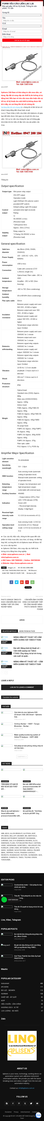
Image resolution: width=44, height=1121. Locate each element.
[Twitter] (31, 1103)
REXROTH (5, 855)
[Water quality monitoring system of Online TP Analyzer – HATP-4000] (6, 738)
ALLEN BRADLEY (16, 833)
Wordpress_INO (31, 573)
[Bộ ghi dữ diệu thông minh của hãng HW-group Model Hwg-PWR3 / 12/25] (6, 948)
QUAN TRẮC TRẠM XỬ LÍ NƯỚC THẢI (13, 573)
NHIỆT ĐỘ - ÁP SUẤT (9, 997)
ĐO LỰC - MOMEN (8, 990)
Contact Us (35, 1112)
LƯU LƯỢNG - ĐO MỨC (10, 1011)
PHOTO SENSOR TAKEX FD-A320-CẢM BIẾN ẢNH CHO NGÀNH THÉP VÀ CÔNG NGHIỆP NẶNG (11, 603)
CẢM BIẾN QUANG (4, 642)
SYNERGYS (13, 857)
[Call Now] (4, 900)
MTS (37, 848)
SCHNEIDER (32, 855)
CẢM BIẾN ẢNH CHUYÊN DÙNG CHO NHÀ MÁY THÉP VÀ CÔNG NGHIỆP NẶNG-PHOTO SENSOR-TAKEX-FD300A (33, 604)
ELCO (35, 840)
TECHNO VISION (30, 857)
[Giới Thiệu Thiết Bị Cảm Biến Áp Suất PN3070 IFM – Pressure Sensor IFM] (6, 959)
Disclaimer (8, 1112)
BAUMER (20, 836)
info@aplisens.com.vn (26, 1088)
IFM (39, 845)
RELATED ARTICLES (9, 631)
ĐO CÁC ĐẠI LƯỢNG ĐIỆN (25, 567)
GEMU (3, 845)
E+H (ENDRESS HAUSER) (22, 840)
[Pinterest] (19, 1103)
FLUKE (12, 843)
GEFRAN (37, 843)
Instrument (5, 781)
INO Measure (33, 570)
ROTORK (24, 855)
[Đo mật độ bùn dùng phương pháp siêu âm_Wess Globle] (6, 937)
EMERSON (5, 843)
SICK (40, 855)
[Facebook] (13, 1103)
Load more (21, 757)
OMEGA (30, 850)
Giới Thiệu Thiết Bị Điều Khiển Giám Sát (14, 570)
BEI (26, 836)
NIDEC (3, 850)
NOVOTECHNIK (20, 850)
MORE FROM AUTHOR (27, 631)
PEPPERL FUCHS (12, 852)
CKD (10, 840)
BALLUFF (13, 836)
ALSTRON (27, 833)
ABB (2, 833)
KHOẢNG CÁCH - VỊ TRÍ (9, 1007)
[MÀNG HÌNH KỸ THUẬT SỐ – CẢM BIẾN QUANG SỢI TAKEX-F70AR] (6, 664)
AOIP (33, 833)
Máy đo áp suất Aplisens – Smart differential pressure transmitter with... (11, 813)
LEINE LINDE (14, 848)
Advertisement (25, 1112)
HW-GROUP (32, 845)
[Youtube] (37, 1103)
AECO (7, 833)
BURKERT (21, 838)
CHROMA (4, 840)
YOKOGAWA (5, 860)
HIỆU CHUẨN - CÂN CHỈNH (11, 1004)
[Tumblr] (25, 1103)
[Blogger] (7, 1103)
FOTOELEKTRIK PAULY (24, 843)
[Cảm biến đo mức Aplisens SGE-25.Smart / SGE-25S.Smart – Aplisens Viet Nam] (6, 715)
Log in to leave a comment (22, 687)
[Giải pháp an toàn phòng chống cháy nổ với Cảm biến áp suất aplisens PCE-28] (6, 749)
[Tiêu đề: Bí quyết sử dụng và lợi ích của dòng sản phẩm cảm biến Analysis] (6, 910)
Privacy (16, 1112)
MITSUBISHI (24, 848)
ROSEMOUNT (15, 855)
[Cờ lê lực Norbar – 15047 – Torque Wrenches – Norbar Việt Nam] (6, 727)
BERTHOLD (32, 836)
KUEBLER (4, 848)
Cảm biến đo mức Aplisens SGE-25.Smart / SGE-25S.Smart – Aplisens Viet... (28, 714)
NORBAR (10, 850)
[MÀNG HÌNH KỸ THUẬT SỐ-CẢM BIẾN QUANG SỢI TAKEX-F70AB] (6, 640)
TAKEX (21, 857)
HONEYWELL (22, 845)
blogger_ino (12, 567)
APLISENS (4, 808)
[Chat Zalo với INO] (38, 1115)
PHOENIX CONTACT (27, 852)
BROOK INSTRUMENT (9, 838)
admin (22, 620)
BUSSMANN (30, 838)
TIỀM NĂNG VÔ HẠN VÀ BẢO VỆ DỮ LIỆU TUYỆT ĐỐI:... (9, 786)
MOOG (32, 848)
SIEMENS (4, 857)
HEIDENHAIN (11, 845)
